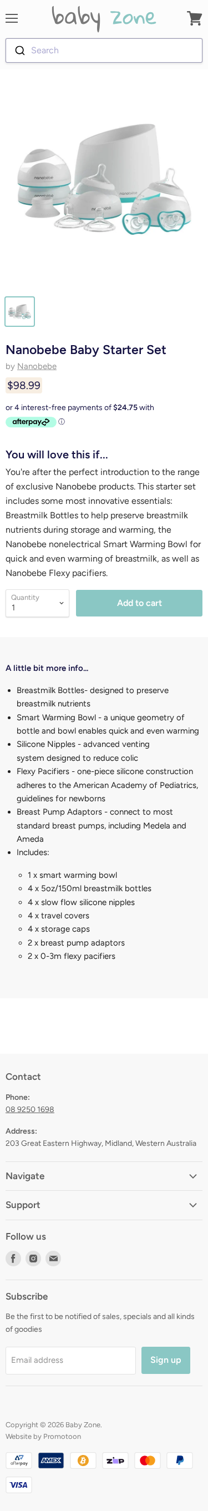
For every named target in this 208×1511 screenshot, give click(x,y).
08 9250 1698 (30, 1109)
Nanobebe (37, 366)
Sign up (165, 1360)
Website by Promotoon (43, 1436)
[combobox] (104, 50)
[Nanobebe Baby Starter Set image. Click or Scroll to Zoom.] (104, 184)
